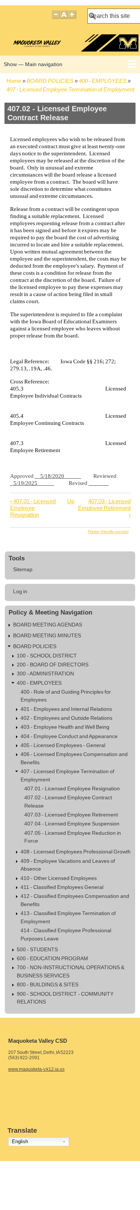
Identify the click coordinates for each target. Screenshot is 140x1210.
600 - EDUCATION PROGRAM (52, 958)
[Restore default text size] (64, 18)
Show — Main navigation (33, 64)
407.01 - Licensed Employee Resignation (33, 508)
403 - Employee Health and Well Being (65, 727)
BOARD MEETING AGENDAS (47, 625)
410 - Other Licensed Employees (59, 878)
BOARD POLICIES (50, 81)
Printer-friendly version (108, 531)
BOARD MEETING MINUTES (47, 635)
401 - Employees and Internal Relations (66, 709)
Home (13, 81)
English (20, 1141)
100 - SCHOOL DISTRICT (47, 656)
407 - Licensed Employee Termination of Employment (70, 89)
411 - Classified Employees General (62, 887)
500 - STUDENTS (37, 949)
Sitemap (22, 569)
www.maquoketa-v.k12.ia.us (36, 1069)
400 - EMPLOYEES (103, 81)
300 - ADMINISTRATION (45, 673)
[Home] (71, 49)
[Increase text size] (72, 18)
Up (70, 501)
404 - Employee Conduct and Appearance (69, 736)
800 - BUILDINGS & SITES (47, 984)
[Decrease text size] (56, 18)
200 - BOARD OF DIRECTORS (52, 665)
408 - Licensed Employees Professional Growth (76, 852)
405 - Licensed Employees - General (63, 745)
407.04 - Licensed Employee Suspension (71, 824)
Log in (20, 591)
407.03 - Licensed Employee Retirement (104, 508)
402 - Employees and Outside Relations (66, 718)
